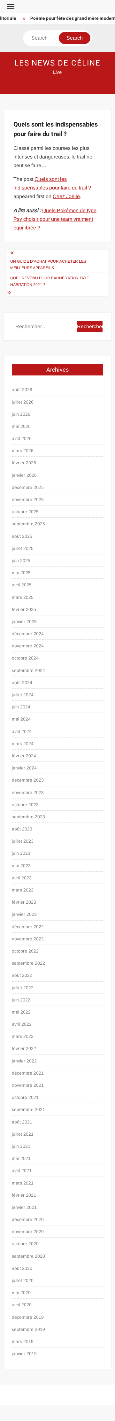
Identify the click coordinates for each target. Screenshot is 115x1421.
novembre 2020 (28, 1231)
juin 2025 (21, 560)
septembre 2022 (28, 963)
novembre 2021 (28, 1085)
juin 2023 (21, 853)
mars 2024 (23, 743)
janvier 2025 (24, 621)
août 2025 (22, 536)
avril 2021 (22, 1170)
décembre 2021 (28, 1073)
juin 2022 (21, 999)
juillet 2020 (23, 1280)
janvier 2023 (24, 914)
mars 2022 (23, 1036)
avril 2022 (22, 1024)
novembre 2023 (28, 792)
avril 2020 (22, 1304)
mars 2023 (23, 889)
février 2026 (24, 462)
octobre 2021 (25, 1097)
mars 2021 (23, 1182)
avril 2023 (22, 877)
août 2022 (22, 975)
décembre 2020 (28, 1219)
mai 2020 (21, 1292)
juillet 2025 (23, 548)
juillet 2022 (23, 987)
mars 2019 (23, 1341)
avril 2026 (22, 438)
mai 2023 (21, 865)
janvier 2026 (24, 475)
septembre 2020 (28, 1256)
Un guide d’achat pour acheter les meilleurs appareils (48, 264)
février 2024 (24, 755)
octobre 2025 (25, 511)
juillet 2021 (23, 1134)
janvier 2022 (24, 1060)
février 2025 (24, 609)
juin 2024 (21, 706)
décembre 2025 (28, 487)
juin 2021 (21, 1146)
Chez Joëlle (66, 196)
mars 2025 (23, 597)
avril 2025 (22, 584)
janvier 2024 (24, 767)
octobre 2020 (25, 1243)
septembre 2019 (28, 1329)
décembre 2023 (28, 780)
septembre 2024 (28, 670)
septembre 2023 (28, 816)
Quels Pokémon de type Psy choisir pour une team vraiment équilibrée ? (54, 219)
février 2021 (24, 1195)
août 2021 (22, 1121)
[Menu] (10, 6)
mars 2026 (23, 450)
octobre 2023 (25, 804)
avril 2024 (22, 731)
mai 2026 (21, 426)
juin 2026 (21, 414)
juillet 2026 (23, 402)
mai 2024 (21, 719)
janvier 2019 (24, 1353)
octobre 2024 (25, 657)
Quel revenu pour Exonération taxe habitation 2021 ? (49, 281)
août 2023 (22, 828)
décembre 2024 (28, 633)
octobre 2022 (25, 951)
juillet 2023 (23, 841)
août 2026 (22, 389)
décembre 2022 (28, 926)
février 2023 (24, 902)
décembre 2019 (28, 1317)
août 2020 (22, 1268)
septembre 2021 (28, 1109)
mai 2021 (21, 1158)
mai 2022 (21, 1012)
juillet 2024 (23, 694)
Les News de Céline (57, 63)
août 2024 (22, 682)
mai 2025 (21, 572)
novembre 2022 (28, 938)
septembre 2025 (28, 523)
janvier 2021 (24, 1207)
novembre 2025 (28, 499)
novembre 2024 (28, 645)
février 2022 (24, 1048)
